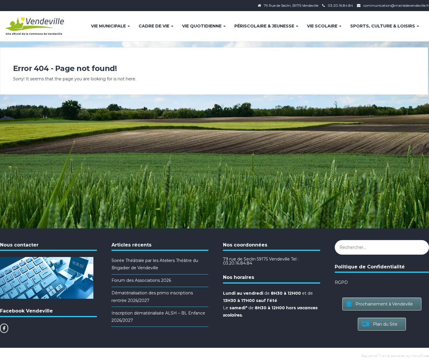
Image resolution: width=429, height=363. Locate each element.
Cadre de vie (154, 26)
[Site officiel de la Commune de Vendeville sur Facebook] (4, 328)
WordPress (420, 355)
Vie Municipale (109, 26)
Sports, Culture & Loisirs (383, 26)
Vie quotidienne (202, 26)
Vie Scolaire (323, 26)
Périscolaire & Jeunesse (264, 26)
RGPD (341, 282)
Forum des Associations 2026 (141, 280)
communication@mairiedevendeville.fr (396, 5)
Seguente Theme (375, 355)
